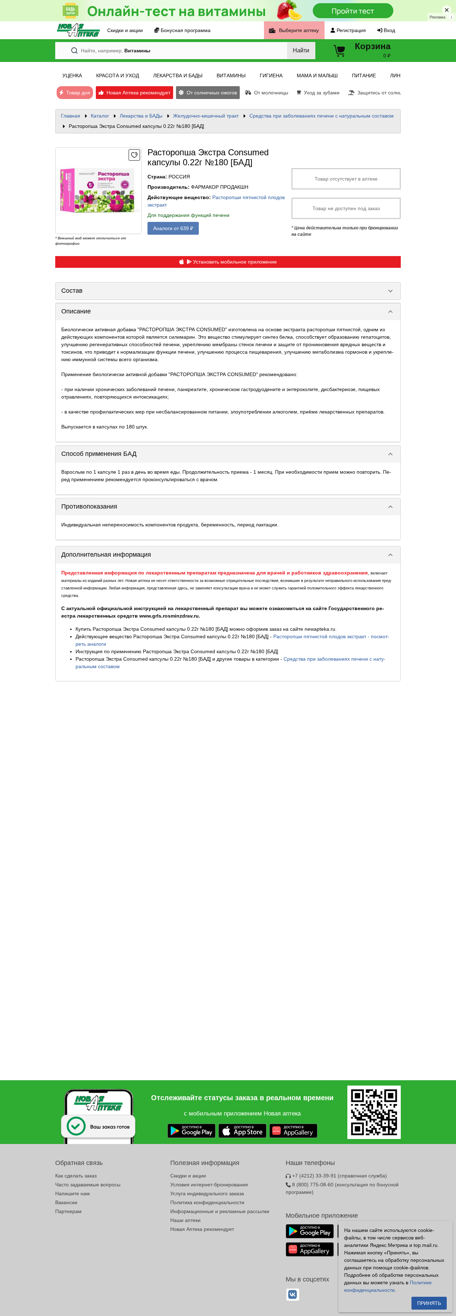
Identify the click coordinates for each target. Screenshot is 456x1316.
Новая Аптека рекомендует (202, 1229)
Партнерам (68, 1211)
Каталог (100, 116)
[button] (228, 291)
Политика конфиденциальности (207, 1202)
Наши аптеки (185, 1220)
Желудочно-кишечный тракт (206, 116)
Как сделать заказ (76, 1176)
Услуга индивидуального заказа (207, 1193)
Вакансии (66, 1202)
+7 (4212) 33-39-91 (339, 1176)
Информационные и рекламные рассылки (219, 1211)
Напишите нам (72, 1193)
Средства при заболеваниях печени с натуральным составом (321, 116)
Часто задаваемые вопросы (87, 1184)
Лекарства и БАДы (141, 116)
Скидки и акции (188, 1176)
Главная (70, 116)
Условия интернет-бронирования (209, 1184)
